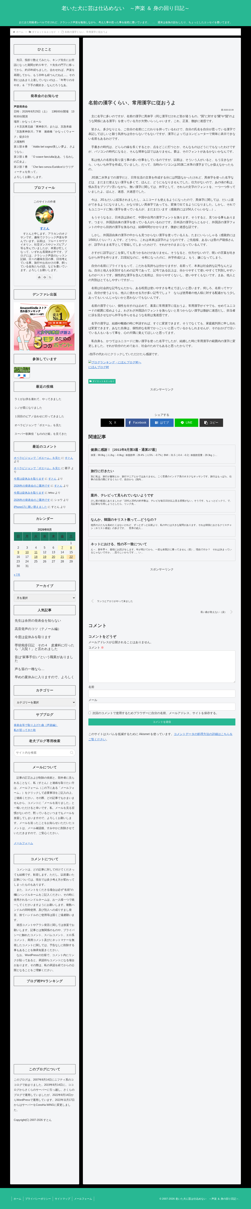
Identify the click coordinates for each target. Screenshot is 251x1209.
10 (27, 552)
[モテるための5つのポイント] (44, 326)
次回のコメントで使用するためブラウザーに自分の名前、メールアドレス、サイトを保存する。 (155, 713)
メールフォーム (23, 843)
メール (92, 700)
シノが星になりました (28, 407)
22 (71, 556)
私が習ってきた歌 (25, 730)
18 (35, 556)
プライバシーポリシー (38, 1198)
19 (44, 556)
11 (35, 552)
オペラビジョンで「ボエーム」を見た (38, 425)
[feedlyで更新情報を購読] (44, 277)
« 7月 (17, 574)
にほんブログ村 (98, 367)
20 (53, 556)
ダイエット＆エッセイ (103, 381)
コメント (96, 647)
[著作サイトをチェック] (39, 277)
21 (62, 556)
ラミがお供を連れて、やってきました (38, 399)
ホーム (17, 1198)
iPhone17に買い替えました (30, 506)
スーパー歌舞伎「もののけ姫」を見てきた (41, 433)
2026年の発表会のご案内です (32, 485)
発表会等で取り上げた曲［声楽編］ (36, 725)
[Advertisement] (161, 70)
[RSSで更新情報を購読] (50, 277)
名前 (91, 686)
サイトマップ (62, 1198)
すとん (44, 228)
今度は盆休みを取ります (29, 478)
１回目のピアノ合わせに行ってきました (39, 416)
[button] (211, 423)
